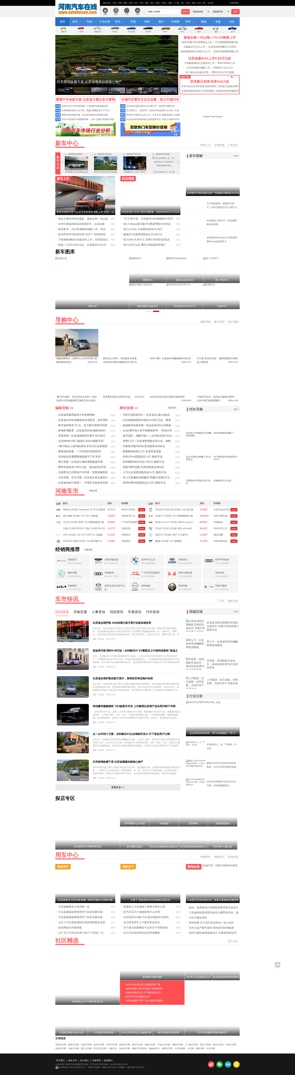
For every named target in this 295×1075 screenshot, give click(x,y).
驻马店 (210, 3)
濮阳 (170, 3)
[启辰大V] (150, 534)
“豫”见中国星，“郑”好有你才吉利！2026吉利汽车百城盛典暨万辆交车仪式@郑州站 (76, 400)
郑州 (114, 3)
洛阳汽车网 (124, 1044)
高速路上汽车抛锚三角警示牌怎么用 (144, 906)
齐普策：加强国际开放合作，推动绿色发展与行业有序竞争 (222, 664)
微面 (216, 32)
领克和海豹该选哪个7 (224, 433)
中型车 (114, 32)
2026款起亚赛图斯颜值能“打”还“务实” (79, 456)
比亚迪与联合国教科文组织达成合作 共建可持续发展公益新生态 (223, 626)
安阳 (120, 3)
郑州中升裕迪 (128, 509)
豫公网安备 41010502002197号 (72, 1067)
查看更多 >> (117, 787)
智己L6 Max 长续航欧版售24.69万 (142, 229)
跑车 (199, 32)
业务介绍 (72, 1060)
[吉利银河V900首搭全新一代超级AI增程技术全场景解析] (213, 178)
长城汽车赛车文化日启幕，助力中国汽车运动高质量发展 (150, 100)
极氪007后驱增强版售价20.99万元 (143, 234)
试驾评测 (219, 145)
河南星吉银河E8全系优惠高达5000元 (144, 446)
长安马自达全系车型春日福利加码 (198, 86)
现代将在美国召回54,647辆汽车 (141, 106)
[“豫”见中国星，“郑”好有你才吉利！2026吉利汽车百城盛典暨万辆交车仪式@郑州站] (76, 394)
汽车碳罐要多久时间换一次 (74, 906)
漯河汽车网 (137, 1044)
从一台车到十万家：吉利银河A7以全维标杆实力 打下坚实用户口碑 (131, 734)
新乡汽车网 (218, 1044)
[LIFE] (58, 534)
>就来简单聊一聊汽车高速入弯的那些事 (143, 988)
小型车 (81, 32)
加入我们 (84, 1060)
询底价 (142, 510)
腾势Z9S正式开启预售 (223, 72)
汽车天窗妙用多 (198, 917)
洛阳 (147, 3)
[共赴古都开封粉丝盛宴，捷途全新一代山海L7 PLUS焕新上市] (151, 90)
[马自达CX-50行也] (150, 509)
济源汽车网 (86, 1044)
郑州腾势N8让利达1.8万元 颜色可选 (143, 461)
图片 (161, 21)
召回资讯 (116, 612)
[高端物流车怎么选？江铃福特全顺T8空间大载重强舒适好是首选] (227, 470)
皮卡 (233, 32)
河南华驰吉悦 (220, 541)
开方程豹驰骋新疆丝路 (226, 42)
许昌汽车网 (230, 1044)
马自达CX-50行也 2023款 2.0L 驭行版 (174, 509)
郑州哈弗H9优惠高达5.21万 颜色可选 (144, 482)
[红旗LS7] (150, 515)
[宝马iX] (150, 528)
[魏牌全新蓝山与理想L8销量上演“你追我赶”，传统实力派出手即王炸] (199, 446)
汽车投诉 (152, 612)
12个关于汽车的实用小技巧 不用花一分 (81, 932)
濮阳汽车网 (177, 1044)
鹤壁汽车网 (73, 1044)
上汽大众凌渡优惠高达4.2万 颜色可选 (144, 472)
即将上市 (205, 145)
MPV (165, 32)
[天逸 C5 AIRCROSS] (59, 528)
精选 (116, 14)
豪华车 (148, 32)
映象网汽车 (154, 1048)
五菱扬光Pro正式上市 (194, 46)
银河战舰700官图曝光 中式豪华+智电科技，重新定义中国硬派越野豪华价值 (76, 175)
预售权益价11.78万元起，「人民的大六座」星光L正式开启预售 (105, 175)
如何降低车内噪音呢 (70, 927)
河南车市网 (124, 1048)
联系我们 (108, 1060)
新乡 (188, 3)
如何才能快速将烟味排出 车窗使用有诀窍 (213, 932)
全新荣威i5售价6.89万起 (73, 110)
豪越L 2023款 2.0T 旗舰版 (168, 541)
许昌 (199, 3)
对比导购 (233, 321)
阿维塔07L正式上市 (223, 67)
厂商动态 (233, 145)
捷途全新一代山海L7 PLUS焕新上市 (210, 37)
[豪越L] (150, 540)
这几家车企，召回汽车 (137, 110)
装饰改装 (233, 856)
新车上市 (63, 178)
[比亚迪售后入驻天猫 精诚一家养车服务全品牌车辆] (85, 883)
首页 (62, 21)
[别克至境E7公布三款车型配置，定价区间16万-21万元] (150, 195)
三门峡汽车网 (191, 1044)
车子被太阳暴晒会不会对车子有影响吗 (145, 927)
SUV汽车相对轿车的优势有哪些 (141, 932)
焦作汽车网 (99, 1044)
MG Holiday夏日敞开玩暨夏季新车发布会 (147, 224)
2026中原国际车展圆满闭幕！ (76, 119)
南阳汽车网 (150, 1044)
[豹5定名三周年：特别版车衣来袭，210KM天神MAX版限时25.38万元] (123, 355)
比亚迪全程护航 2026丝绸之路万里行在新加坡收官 (122, 622)
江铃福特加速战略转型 (97, 106)
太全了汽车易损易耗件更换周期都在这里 (81, 922)
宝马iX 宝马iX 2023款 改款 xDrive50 (173, 528)
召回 (123, 106)
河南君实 (126, 541)
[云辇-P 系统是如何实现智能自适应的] (150, 883)
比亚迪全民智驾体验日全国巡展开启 (143, 119)
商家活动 (233, 601)
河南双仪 (126, 534)
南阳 (157, 3)
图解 (105, 14)
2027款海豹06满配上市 (198, 67)
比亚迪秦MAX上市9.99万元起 (209, 58)
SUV (182, 32)
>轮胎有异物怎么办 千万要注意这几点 (143, 992)
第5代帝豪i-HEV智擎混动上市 (197, 42)
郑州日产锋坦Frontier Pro (138, 115)
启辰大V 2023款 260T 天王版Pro (171, 534)
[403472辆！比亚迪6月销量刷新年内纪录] (170, 355)
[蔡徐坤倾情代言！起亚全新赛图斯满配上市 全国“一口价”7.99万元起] (134, 90)
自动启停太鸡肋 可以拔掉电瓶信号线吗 (146, 917)
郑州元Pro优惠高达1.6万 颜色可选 (142, 456)
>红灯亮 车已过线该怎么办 (137, 996)
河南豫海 (218, 522)
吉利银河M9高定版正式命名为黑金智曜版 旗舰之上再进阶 (163, 175)
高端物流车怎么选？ (223, 480)
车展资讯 (134, 612)
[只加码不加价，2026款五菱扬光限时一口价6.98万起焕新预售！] (217, 394)
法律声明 (96, 1060)
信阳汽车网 (60, 1048)
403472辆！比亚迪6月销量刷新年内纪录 (170, 358)
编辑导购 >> (64, 408)
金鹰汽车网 (167, 1048)
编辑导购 (185, 77)
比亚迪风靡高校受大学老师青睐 (197, 91)
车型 (133, 21)
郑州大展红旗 (220, 515)
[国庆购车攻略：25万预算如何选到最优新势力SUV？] (227, 446)
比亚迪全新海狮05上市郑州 (222, 46)
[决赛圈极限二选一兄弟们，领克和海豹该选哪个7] (227, 422)
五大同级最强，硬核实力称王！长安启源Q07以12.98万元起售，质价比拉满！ (222, 207)
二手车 (220, 601)
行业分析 (104, 21)
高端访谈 (196, 612)
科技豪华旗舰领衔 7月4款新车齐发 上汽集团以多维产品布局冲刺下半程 (134, 706)
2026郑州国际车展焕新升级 (95, 115)
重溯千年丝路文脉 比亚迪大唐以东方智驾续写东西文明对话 (85, 100)
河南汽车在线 (78, 8)
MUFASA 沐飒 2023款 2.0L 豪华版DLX (82, 541)
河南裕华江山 (128, 515)
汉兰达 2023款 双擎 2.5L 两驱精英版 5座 (83, 522)
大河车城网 (179, 1048)
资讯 (117, 21)
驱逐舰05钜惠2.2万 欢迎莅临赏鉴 (142, 451)
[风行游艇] (58, 515)
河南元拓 (126, 528)
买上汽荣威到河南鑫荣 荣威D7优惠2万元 (146, 477)
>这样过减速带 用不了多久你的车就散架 (144, 1000)
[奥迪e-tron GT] (150, 522)
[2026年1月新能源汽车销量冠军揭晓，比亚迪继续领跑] (199, 422)
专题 (218, 21)
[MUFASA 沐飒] (58, 540)
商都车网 (200, 1048)
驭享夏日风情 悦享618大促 (209, 81)
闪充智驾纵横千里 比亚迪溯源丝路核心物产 (118, 761)
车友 (127, 14)
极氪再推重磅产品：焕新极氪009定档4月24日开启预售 (134, 174)
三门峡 (176, 3)
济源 (131, 3)
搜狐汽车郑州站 (139, 1048)
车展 (137, 14)
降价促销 (219, 321)
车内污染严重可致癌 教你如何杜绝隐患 (211, 927)
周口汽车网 (86, 1048)
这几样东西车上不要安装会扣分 (141, 922)
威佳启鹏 (218, 534)
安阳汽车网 (60, 1044)
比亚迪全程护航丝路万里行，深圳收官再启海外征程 (123, 678)
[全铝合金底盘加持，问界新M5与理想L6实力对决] (199, 470)
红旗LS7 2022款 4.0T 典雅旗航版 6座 (174, 515)
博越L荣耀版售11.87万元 (98, 110)
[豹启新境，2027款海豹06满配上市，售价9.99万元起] (116, 90)
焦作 (136, 3)
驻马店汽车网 (100, 1048)
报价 (147, 21)
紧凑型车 (97, 32)
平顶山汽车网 (163, 1044)
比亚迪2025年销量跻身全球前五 (232, 91)
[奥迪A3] (58, 509)
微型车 (64, 32)
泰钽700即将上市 (226, 63)
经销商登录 (234, 3)
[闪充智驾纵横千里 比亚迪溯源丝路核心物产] (82, 90)
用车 (188, 21)
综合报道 (62, 612)
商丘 (183, 3)
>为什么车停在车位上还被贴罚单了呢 (142, 984)
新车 (75, 21)
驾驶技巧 (219, 856)
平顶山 (164, 3)
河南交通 (80, 612)
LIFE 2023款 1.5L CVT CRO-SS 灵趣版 (83, 534)
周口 (204, 3)
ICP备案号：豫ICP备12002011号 (130, 1067)
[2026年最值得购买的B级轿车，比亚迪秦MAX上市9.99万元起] (168, 90)
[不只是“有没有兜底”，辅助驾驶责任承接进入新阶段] (217, 355)
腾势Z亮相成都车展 (71, 115)
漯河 (152, 3)
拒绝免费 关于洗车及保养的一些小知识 (211, 922)
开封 (141, 3)
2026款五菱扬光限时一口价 (232, 86)
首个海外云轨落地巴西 (196, 72)
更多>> (237, 156)
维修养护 (205, 856)
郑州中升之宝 (220, 528)
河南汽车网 (73, 1048)
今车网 (190, 1048)
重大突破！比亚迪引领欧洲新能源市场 (80, 461)
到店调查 (128, 178)
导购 (89, 21)
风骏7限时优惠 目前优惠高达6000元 (143, 467)
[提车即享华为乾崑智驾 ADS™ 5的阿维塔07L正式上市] (64, 90)
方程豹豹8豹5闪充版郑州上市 (199, 63)
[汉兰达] (58, 522)
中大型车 (131, 32)
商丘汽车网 (205, 1044)
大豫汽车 (112, 1048)
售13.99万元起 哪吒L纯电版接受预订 (144, 244)
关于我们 (60, 1060)
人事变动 (98, 612)
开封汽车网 (111, 1044)
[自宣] (86, 136)
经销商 (175, 21)
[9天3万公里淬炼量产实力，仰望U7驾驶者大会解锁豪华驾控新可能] (116, 85)
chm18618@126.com (119, 1064)
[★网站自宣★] (150, 136)
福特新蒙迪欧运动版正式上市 (195, 51)
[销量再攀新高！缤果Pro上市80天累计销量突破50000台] (76, 355)
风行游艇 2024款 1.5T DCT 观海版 (80, 515)
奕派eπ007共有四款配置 (73, 106)
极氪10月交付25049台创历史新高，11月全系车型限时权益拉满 (221, 767)
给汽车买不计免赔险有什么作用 (141, 912)
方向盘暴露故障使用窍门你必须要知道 (80, 912)
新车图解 (196, 156)
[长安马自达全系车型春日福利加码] (170, 394)
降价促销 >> (129, 408)
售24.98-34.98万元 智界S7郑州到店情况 (146, 239)
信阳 (193, 3)
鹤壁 (125, 3)
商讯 (123, 115)
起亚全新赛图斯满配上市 (226, 51)
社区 (232, 21)
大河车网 (210, 1048)
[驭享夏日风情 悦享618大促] (123, 394)
